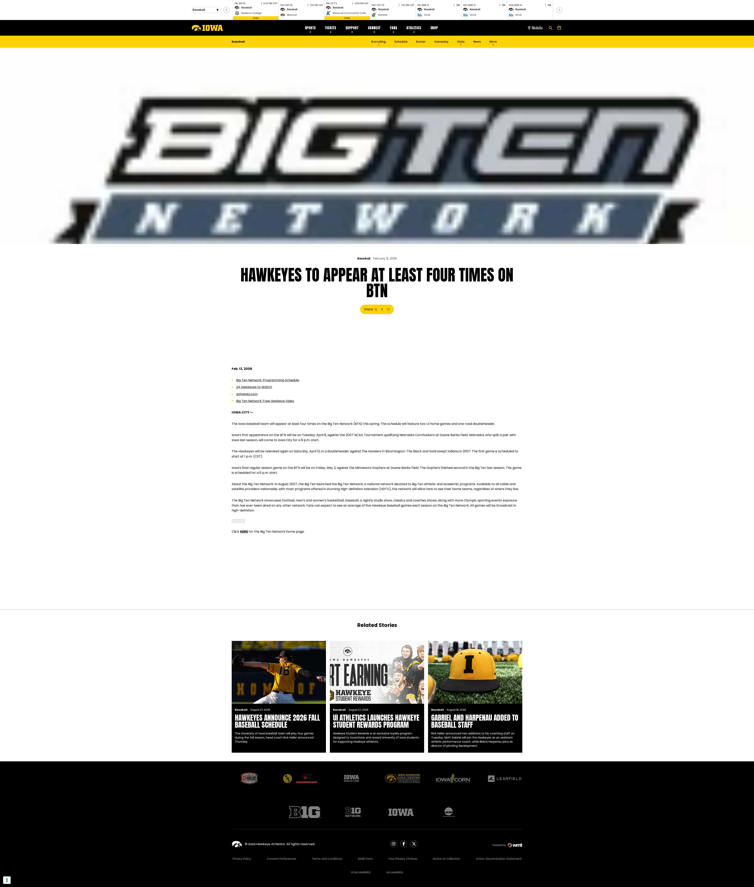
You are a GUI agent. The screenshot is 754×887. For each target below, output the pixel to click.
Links (256, 18)
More (493, 42)
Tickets (330, 27)
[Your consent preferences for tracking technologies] (7, 880)
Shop (434, 27)
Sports (310, 27)
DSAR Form (365, 859)
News (477, 42)
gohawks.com (247, 394)
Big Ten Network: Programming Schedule (267, 380)
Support (352, 27)
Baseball (363, 258)
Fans (393, 27)
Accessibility (394, 872)
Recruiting (378, 42)
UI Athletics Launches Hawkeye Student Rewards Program (376, 721)
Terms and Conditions (327, 859)
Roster (420, 42)
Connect (374, 27)
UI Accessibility (361, 872)
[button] (226, 10)
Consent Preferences (281, 859)
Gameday (441, 42)
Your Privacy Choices (402, 859)
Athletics (413, 27)
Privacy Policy (242, 859)
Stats (461, 42)
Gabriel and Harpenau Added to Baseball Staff (474, 721)
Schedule (400, 42)
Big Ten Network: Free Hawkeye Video (265, 401)
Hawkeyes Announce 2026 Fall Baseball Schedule (277, 721)
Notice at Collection (446, 859)
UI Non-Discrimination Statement (499, 859)
